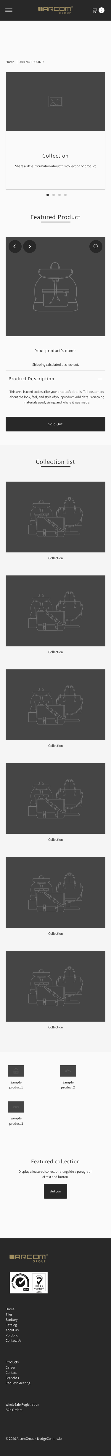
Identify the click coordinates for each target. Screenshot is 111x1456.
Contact (11, 1372)
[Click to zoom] (95, 246)
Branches (12, 1378)
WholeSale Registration (22, 1404)
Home (10, 61)
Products (12, 1362)
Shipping (38, 364)
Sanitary (11, 1319)
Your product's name (55, 350)
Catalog (11, 1325)
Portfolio (12, 1335)
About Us (12, 1330)
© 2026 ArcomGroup (20, 1438)
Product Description (32, 378)
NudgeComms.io (49, 1438)
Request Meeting (18, 1383)
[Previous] (15, 246)
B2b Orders (14, 1409)
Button (55, 1191)
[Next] (29, 246)
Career (10, 1367)
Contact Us (13, 1340)
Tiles (9, 1314)
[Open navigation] (9, 10)
